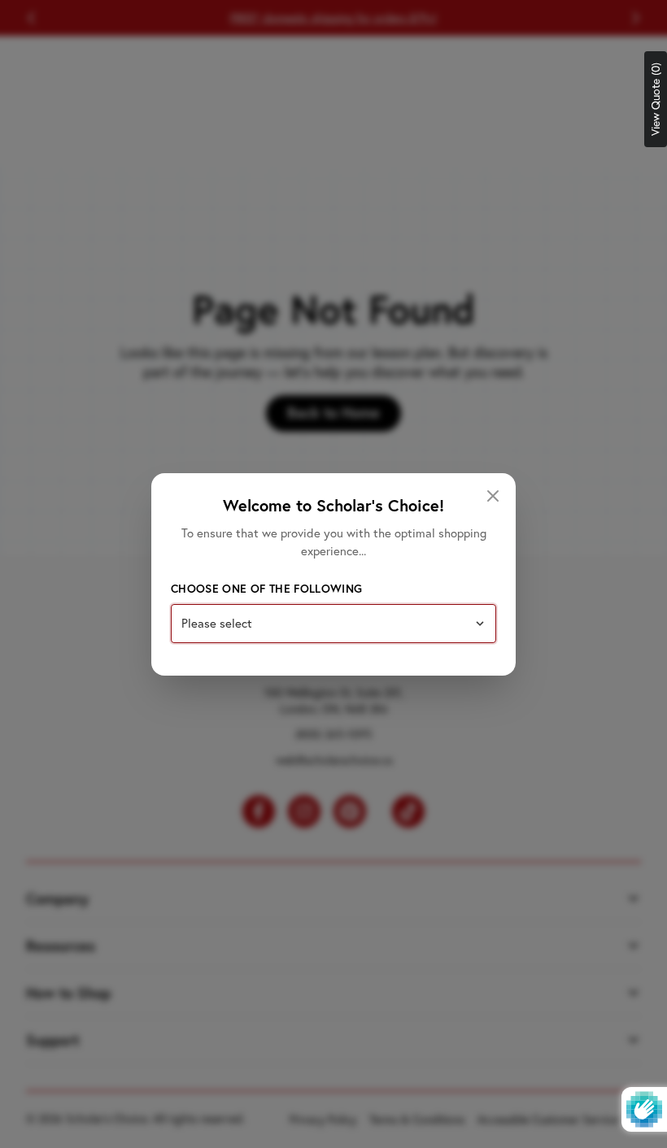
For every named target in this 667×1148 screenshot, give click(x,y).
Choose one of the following (266, 588)
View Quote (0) (655, 99)
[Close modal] (493, 496)
